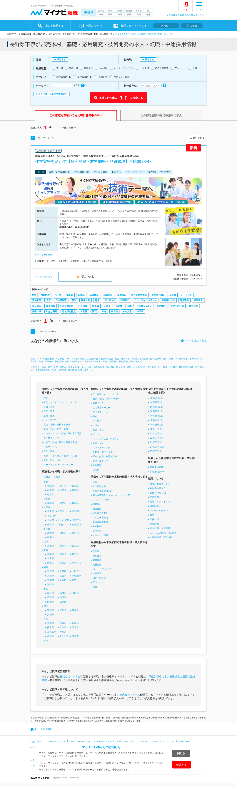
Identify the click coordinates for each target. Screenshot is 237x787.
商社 (95, 416)
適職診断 (154, 524)
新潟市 (50, 537)
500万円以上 (156, 407)
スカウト (166, 25)
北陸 (148, 10)
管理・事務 (49, 451)
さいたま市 (63, 520)
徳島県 (50, 610)
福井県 (75, 545)
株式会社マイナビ (70, 676)
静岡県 (63, 554)
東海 (101, 14)
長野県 (75, 533)
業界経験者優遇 (139, 295)
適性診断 (154, 506)
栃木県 (63, 503)
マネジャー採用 (100, 535)
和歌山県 (76, 575)
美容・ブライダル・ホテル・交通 (60, 455)
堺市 (74, 580)
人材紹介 (97, 564)
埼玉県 (140, 311)
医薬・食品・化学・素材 (56, 429)
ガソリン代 (110, 300)
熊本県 (50, 627)
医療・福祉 (49, 407)
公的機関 (97, 465)
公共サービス (50, 447)
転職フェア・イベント (164, 742)
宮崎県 (75, 627)
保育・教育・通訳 (52, 460)
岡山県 (75, 593)
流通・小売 (98, 429)
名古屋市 (76, 563)
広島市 (63, 602)
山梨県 (63, 533)
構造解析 (45, 295)
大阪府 (75, 571)
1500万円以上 (157, 451)
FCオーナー (98, 582)
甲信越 (89, 12)
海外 (148, 14)
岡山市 (50, 602)
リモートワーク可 (101, 499)
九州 (139, 14)
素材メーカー (99, 403)
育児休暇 (161, 306)
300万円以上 (156, 398)
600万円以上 (156, 411)
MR (34, 295)
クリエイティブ (51, 438)
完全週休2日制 (100, 513)
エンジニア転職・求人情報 (163, 532)
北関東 (120, 10)
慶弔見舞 (193, 306)
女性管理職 (61, 300)
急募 (95, 482)
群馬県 (75, 503)
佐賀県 (63, 623)
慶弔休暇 (36, 311)
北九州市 (64, 636)
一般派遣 (97, 573)
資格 (152, 515)
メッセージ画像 (45, 254)
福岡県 (50, 623)
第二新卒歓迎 (99, 486)
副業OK (96, 504)
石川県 (63, 545)
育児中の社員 (177, 306)
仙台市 (50, 494)
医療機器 (94, 295)
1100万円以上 (157, 433)
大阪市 (63, 580)
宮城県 (75, 485)
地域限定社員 (69, 311)
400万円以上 (156, 402)
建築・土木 (49, 415)
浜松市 (63, 563)
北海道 (101, 10)
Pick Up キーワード (56, 742)
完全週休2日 (158, 295)
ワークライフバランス (145, 300)
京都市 (50, 580)
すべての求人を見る (195, 340)
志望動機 (154, 497)
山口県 (63, 597)
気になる (192, 25)
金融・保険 (98, 443)
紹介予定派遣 (99, 578)
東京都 (114, 311)
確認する (181, 764)
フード (96, 434)
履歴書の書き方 (158, 488)
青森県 (50, 485)
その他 (96, 469)
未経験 (119, 306)
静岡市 (50, 563)
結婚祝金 (198, 300)
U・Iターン (186, 295)
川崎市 (61, 524)
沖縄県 (63, 632)
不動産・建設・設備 (103, 452)
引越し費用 (51, 311)
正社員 (107, 306)
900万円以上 (156, 424)
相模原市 (76, 524)
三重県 (50, 558)
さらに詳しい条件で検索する (52, 94)
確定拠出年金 (168, 300)
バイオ (58, 295)
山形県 (63, 490)
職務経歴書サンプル (160, 484)
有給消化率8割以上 (102, 491)
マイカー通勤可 (100, 517)
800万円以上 (156, 420)
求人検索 (36, 742)
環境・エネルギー (101, 461)
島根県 (63, 593)
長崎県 (75, 623)
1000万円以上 (157, 429)
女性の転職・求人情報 (161, 537)
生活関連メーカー (101, 412)
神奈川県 (127, 311)
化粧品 (69, 295)
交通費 (172, 295)
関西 (110, 14)
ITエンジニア (50, 420)
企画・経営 (49, 411)
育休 (97, 300)
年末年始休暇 (66, 306)
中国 (120, 14)
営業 (46, 398)
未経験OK (97, 526)
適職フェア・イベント (161, 501)
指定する (61, 59)
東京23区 (76, 520)
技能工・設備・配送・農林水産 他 (60, 442)
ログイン (185, 10)
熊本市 (75, 636)
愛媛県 (75, 610)
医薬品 (81, 295)
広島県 (50, 597)
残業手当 (125, 300)
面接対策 (154, 519)
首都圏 (129, 10)
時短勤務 (184, 300)
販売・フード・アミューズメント (60, 402)
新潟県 (50, 533)
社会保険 (82, 306)
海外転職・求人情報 (160, 528)
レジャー (97, 425)
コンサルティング (101, 447)
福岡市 (50, 636)
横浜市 (50, 524)
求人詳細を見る (45, 277)
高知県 (50, 614)
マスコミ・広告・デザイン (106, 438)
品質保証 (108, 295)
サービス (97, 421)
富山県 (50, 545)
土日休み (36, 306)
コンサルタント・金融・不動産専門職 (62, 433)
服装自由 (121, 295)
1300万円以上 (157, 442)
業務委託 (97, 560)
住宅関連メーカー (101, 407)
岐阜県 (50, 554)
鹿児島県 (51, 632)
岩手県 (63, 485)
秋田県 (50, 490)
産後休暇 (85, 300)
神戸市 (50, 584)
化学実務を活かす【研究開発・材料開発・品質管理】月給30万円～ (94, 161)
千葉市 (50, 520)
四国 (129, 14)
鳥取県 (50, 593)
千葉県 (61, 511)
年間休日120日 (144, 306)
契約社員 (97, 555)
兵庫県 (50, 575)
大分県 (63, 627)
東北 (110, 10)
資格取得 (36, 300)
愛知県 (75, 554)
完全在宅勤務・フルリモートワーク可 (111, 495)
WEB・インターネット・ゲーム (59, 464)
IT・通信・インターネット (106, 394)
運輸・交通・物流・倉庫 (105, 456)
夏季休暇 (50, 306)
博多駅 (95, 306)
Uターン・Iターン (159, 510)
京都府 (63, 571)
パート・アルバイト (103, 569)
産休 (74, 300)
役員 (95, 587)
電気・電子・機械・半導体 (57, 424)
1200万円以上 (157, 438)
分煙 (48, 300)
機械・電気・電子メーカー (106, 398)
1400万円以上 (157, 447)
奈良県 (63, 575)
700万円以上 (156, 415)
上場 (129, 306)
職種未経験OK (157, 467)
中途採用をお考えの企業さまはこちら (187, 15)
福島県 (75, 490)
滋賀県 (50, 571)
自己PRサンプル (158, 492)
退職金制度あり (100, 522)
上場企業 (97, 531)
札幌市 (57, 477)
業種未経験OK (157, 471)
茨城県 (50, 503)
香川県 (63, 610)
